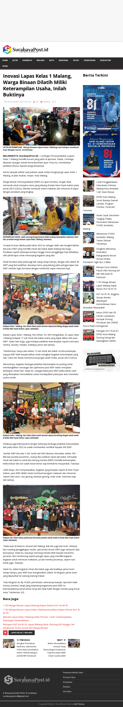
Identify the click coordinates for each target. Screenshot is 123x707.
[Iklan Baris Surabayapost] (101, 370)
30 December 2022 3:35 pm (19, 101)
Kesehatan (105, 60)
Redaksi (66, 686)
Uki (37, 101)
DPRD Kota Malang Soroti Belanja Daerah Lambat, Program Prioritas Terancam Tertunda (100, 204)
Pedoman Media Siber (73, 672)
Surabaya (27, 60)
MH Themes (79, 704)
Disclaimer (67, 682)
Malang (41, 60)
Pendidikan (89, 60)
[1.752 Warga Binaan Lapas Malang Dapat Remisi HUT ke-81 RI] (88, 286)
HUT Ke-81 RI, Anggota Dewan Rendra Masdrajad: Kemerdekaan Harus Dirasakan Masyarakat (101, 301)
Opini (5, 66)
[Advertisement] (61, 21)
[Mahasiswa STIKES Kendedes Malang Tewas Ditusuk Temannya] (88, 237)
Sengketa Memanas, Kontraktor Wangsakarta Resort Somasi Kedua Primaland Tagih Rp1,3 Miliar (99, 255)
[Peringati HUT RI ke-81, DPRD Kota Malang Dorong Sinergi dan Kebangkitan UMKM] (88, 334)
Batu (51, 60)
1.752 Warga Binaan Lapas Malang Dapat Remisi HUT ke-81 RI (106, 285)
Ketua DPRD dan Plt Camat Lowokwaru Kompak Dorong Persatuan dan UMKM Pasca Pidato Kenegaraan (100, 319)
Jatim (15, 60)
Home (5, 60)
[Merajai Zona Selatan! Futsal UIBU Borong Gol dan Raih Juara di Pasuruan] (88, 271)
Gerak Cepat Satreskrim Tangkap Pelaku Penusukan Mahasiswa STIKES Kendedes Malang (101, 222)
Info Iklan (67, 691)
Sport (76, 60)
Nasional (63, 60)
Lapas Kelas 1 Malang (21, 632)
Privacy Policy (69, 677)
